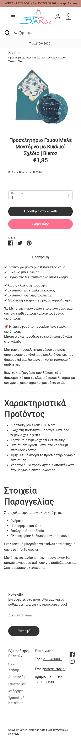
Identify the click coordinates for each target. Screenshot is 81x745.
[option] (40, 43)
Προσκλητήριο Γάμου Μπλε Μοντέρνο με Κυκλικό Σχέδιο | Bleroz (37, 59)
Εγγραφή (24, 631)
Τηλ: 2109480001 (40, 43)
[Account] (58, 15)
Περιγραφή (40, 257)
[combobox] (40, 195)
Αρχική (12, 52)
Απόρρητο (15, 691)
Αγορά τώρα (40, 224)
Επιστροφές (17, 684)
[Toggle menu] (12, 16)
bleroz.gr (33, 730)
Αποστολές (16, 677)
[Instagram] (72, 661)
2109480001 (52, 659)
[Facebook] (72, 654)
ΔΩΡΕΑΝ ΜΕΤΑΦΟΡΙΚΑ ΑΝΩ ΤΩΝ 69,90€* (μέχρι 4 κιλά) (40, 3)
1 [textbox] (12, 198)
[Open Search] (7, 33)
